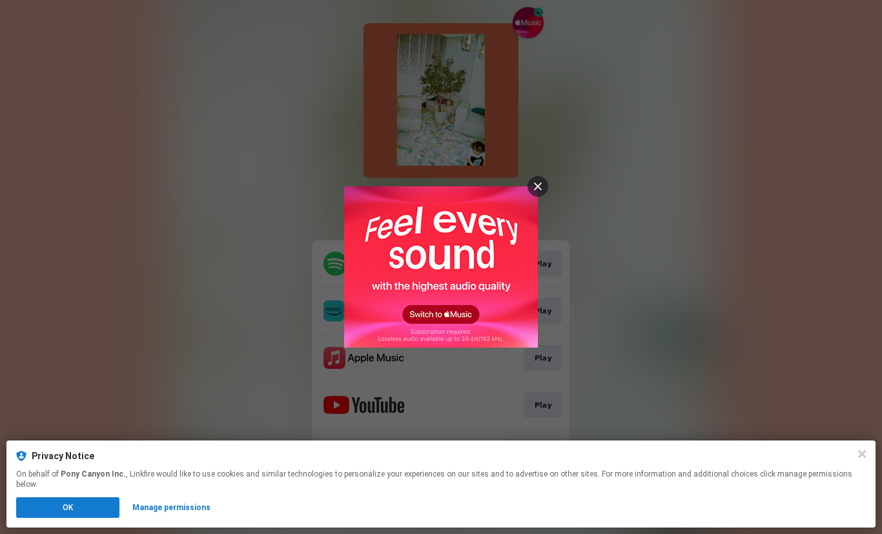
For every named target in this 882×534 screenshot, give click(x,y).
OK (68, 507)
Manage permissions (171, 507)
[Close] (862, 454)
